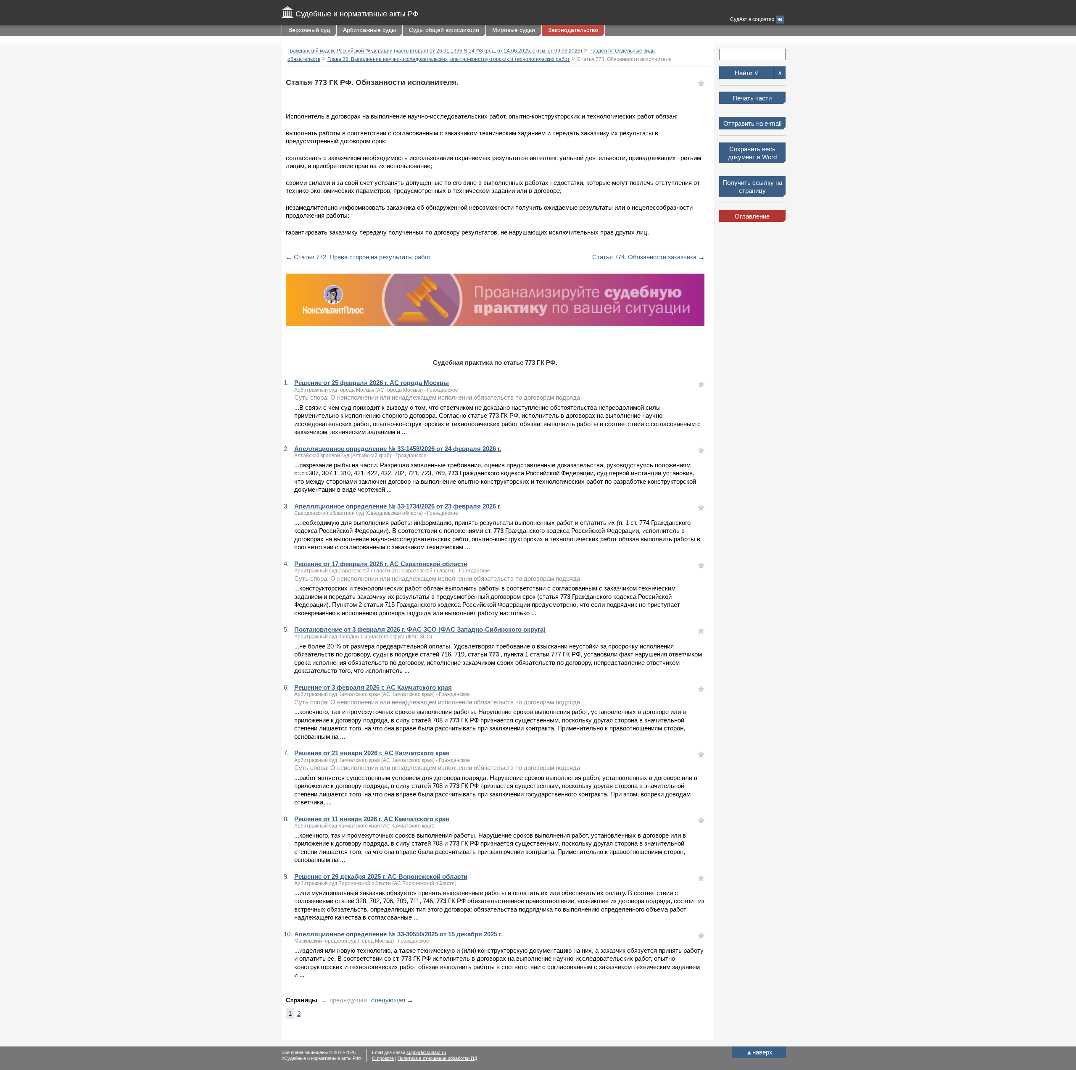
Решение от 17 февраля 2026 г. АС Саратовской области (380, 563)
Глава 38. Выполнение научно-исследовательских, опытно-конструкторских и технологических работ (448, 59)
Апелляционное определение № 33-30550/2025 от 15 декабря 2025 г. (398, 934)
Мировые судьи (513, 29)
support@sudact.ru (426, 1052)
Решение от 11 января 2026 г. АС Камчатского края (371, 818)
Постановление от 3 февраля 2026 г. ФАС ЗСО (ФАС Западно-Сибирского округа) (420, 629)
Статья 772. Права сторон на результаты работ (362, 257)
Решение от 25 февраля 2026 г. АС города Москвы (371, 382)
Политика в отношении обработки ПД (437, 1058)
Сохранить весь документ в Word (752, 153)
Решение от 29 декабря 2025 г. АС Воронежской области (380, 876)
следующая (388, 1000)
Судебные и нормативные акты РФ (357, 14)
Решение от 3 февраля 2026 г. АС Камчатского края (373, 687)
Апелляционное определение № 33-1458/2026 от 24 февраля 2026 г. (397, 448)
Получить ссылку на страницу (752, 187)
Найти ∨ (747, 72)
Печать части (752, 98)
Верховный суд (309, 29)
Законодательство (573, 29)
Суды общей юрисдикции (444, 29)
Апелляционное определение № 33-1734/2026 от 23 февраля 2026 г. (397, 506)
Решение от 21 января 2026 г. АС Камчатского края (372, 752)
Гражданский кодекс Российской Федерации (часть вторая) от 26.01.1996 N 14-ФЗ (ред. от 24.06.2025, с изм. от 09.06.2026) (434, 51)
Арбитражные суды (369, 29)
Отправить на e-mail (752, 123)
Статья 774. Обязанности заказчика (644, 257)
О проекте (383, 1058)
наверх (759, 1052)
